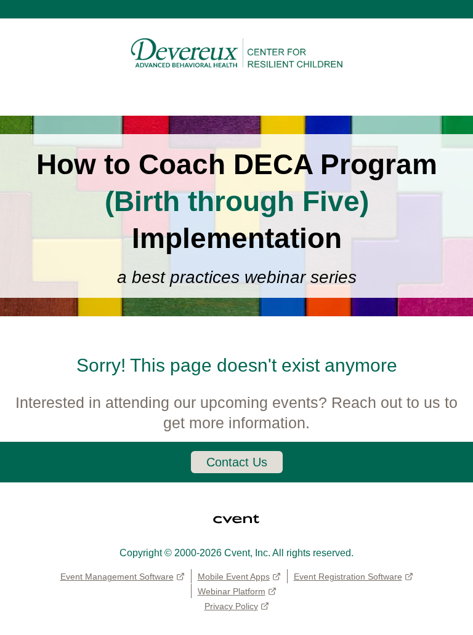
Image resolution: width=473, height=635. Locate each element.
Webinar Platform (231, 591)
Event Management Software (117, 576)
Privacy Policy (231, 606)
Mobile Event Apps (234, 576)
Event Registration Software (348, 576)
